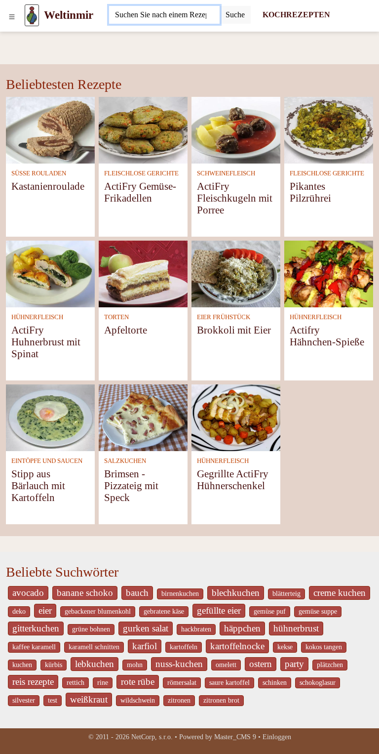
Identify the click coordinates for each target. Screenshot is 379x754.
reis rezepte (33, 681)
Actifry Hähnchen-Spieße (327, 335)
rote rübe (137, 681)
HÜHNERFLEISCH (37, 317)
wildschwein (137, 700)
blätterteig (286, 593)
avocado (28, 592)
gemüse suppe (318, 611)
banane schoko (85, 592)
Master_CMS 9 (235, 737)
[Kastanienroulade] (50, 129)
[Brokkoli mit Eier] (235, 273)
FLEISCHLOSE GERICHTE (141, 173)
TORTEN (116, 317)
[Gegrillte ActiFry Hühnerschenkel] (235, 417)
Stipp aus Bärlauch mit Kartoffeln (38, 485)
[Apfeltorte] (143, 273)
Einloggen (277, 737)
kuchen (22, 665)
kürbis (53, 665)
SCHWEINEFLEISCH (226, 173)
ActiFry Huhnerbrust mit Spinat (45, 341)
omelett (226, 665)
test (52, 700)
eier (45, 610)
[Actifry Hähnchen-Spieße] (328, 273)
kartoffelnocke (237, 646)
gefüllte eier (219, 610)
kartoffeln (183, 647)
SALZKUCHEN (125, 461)
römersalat (181, 682)
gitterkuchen (35, 628)
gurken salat (145, 628)
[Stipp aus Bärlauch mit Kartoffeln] (50, 417)
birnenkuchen (180, 593)
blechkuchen (236, 592)
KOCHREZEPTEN (296, 14)
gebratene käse (164, 611)
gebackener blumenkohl (98, 611)
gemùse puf (270, 611)
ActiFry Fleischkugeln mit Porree (234, 197)
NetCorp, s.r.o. (152, 737)
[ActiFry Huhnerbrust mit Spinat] (50, 273)
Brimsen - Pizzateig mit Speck (131, 485)
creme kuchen (339, 592)
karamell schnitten (94, 647)
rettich (75, 682)
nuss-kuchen (179, 664)
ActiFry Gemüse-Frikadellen (140, 192)
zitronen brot (221, 700)
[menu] (12, 15)
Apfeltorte (125, 329)
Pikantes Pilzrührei (310, 192)
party (294, 664)
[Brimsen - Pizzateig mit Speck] (143, 417)
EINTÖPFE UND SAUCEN (46, 461)
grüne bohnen (91, 629)
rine (102, 682)
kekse (285, 647)
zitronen (179, 700)
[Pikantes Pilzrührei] (328, 129)
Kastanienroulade (47, 186)
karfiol (144, 646)
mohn (135, 665)
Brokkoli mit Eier (234, 329)
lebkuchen (94, 664)
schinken (275, 682)
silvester (23, 700)
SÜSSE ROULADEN (38, 173)
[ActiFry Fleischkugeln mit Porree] (235, 129)
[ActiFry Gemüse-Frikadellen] (143, 129)
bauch (137, 592)
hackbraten (196, 629)
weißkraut (89, 699)
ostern (260, 664)
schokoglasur (318, 682)
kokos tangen (323, 647)
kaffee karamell (34, 647)
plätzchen (330, 665)
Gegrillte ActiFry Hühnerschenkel (232, 479)
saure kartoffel (229, 682)
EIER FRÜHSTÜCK (223, 317)
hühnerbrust (296, 628)
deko (19, 611)
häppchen (242, 628)
